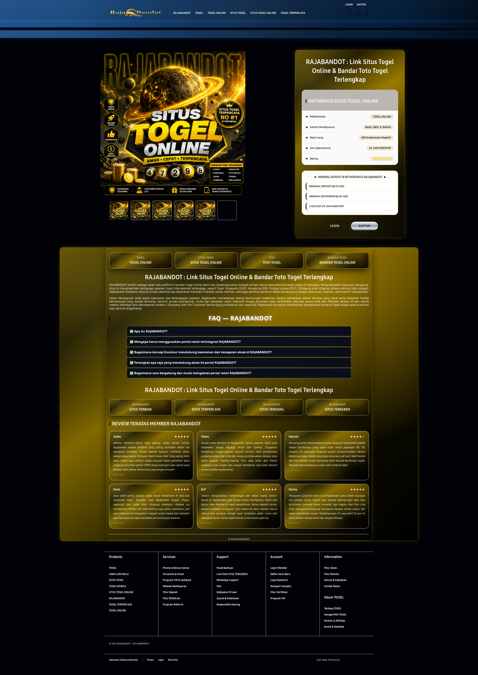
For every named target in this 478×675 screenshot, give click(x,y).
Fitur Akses (330, 568)
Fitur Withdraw (171, 598)
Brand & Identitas (334, 626)
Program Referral (173, 604)
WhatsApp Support (227, 580)
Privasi (150, 660)
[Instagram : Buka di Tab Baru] (359, 660)
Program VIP (277, 598)
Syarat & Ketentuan (228, 598)
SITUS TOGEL (116, 580)
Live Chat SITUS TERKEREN (232, 574)
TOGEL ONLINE (117, 610)
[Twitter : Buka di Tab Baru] (352, 660)
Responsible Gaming (228, 604)
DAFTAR (364, 226)
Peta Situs (173, 660)
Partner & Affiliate (334, 620)
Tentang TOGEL (332, 608)
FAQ (219, 586)
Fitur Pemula (331, 574)
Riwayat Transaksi (280, 586)
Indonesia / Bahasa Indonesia (123, 660)
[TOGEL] (136, 12)
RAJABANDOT (117, 598)
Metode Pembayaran (175, 586)
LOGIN (334, 226)
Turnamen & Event (173, 574)
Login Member (278, 568)
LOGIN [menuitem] (349, 4)
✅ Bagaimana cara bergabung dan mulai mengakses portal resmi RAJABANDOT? (190, 373)
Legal (161, 660)
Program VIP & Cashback (177, 580)
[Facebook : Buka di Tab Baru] (345, 660)
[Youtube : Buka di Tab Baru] (366, 660)
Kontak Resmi (332, 586)
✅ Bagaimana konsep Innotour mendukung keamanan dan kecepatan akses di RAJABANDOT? (201, 352)
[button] (358, 13)
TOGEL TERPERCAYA (120, 604)
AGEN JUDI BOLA (119, 574)
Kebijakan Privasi (227, 592)
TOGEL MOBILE (117, 586)
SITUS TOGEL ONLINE (121, 592)
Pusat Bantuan (225, 568)
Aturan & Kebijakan (335, 580)
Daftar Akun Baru (280, 574)
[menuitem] (182, 13)
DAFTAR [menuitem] (361, 4)
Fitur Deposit (170, 592)
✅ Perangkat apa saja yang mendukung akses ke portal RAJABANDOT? (183, 363)
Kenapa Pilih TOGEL (335, 614)
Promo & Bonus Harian (176, 568)
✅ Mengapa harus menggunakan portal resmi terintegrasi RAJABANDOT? (185, 342)
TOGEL (113, 568)
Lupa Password (279, 580)
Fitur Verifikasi (279, 592)
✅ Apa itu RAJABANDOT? (148, 331)
